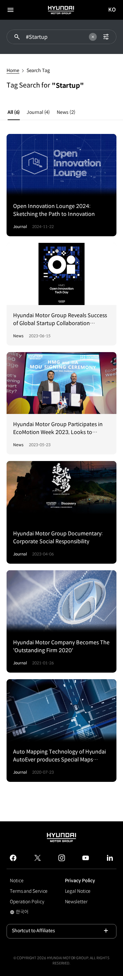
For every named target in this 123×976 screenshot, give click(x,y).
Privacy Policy (80, 881)
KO (112, 10)
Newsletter (76, 902)
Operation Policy (27, 902)
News (66, 112)
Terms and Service (29, 891)
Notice (16, 881)
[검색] (17, 37)
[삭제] (93, 37)
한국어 (19, 912)
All (14, 112)
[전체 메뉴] (10, 10)
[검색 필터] (106, 37)
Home (13, 70)
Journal (38, 112)
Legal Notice (78, 891)
